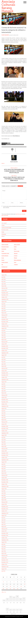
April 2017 (4, 524)
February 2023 (4, 368)
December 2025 (5, 292)
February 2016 (4, 555)
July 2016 (3, 544)
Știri (9, 143)
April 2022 (4, 390)
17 (24, 584)
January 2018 (4, 504)
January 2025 (4, 317)
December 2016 (5, 533)
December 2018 (5, 479)
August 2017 (4, 515)
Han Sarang (5, 35)
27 (10, 588)
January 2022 (4, 397)
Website (3, 163)
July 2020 (3, 437)
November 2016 (5, 535)
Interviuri (15, 253)
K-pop (3, 257)
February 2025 (4, 315)
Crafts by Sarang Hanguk (6, 227)
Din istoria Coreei (5, 229)
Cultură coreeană (5, 244)
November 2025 (5, 294)
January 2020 (4, 450)
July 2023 (3, 357)
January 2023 (4, 370)
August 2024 (4, 328)
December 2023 (5, 346)
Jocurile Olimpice (5, 255)
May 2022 (3, 388)
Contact (3, 225)
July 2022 (3, 384)
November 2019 (5, 455)
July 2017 (3, 517)
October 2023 (4, 350)
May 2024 (3, 335)
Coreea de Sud (9, 144)
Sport (15, 262)
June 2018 (4, 493)
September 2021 (5, 406)
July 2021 (3, 410)
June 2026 (4, 279)
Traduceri (16, 264)
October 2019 (4, 457)
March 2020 (4, 446)
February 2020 (4, 448)
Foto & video (16, 251)
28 (14, 588)
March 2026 (4, 286)
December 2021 (5, 399)
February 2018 (4, 502)
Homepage (4, 234)
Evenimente (4, 249)
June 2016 (4, 546)
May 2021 (3, 415)
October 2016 (4, 537)
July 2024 (3, 330)
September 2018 (5, 486)
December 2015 (5, 560)
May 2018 (3, 495)
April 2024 (4, 337)
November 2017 (5, 508)
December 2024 (5, 319)
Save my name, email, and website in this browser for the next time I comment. (14, 207)
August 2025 (4, 301)
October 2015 (4, 564)
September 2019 (5, 459)
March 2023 (4, 366)
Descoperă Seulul (5, 246)
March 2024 (4, 339)
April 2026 (4, 283)
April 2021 (4, 417)
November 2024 (5, 321)
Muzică (3, 260)
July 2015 (3, 571)
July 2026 (3, 277)
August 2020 (4, 435)
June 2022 (4, 386)
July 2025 (3, 303)
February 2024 (4, 341)
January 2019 (4, 477)
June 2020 (4, 439)
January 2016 (4, 557)
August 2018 (4, 488)
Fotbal (3, 251)
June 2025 (4, 306)
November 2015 (5, 562)
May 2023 (3, 361)
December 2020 (5, 426)
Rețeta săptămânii (17, 260)
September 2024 (5, 326)
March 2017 (4, 526)
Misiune (3, 236)
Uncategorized (4, 266)
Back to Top (13, 613)
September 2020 (5, 433)
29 (17, 588)
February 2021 (4, 421)
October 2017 (4, 510)
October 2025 (4, 297)
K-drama (15, 255)
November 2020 (5, 428)
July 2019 (3, 464)
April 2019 (4, 470)
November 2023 (5, 348)
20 (10, 586)
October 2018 (4, 484)
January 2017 (4, 531)
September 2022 (5, 379)
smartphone (20, 144)
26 (6, 588)
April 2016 (4, 551)
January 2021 (4, 424)
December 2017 (5, 506)
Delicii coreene (17, 244)
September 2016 (5, 539)
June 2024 (4, 332)
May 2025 (3, 308)
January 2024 (4, 343)
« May (3, 592)
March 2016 (4, 553)
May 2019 (3, 468)
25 (3, 588)
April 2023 (4, 364)
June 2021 (4, 412)
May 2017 (3, 522)
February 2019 (4, 475)
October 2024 (4, 323)
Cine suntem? (4, 223)
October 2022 (4, 377)
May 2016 (3, 548)
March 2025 (4, 312)
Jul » (5, 592)
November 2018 (5, 482)
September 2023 (5, 352)
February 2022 (4, 395)
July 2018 (3, 490)
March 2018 (4, 499)
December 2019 (5, 453)
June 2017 (4, 519)
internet (15, 144)
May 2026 (3, 281)
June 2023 (4, 359)
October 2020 (4, 430)
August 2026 (4, 274)
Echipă (3, 232)
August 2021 (4, 408)
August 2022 (4, 381)
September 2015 (5, 566)
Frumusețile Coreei (5, 253)
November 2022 (5, 375)
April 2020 (4, 444)
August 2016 (4, 542)
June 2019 (4, 466)
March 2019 (4, 473)
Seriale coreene (5, 262)
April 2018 (4, 497)
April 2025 (4, 310)
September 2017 (5, 513)
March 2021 (4, 419)
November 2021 (5, 401)
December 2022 (5, 372)
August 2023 (4, 355)
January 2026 (4, 290)
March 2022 (4, 392)
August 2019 (4, 461)
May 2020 (3, 441)
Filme (15, 249)
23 (21, 586)
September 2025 (5, 299)
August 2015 (4, 568)
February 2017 (4, 528)
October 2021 (4, 404)
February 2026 (4, 288)
